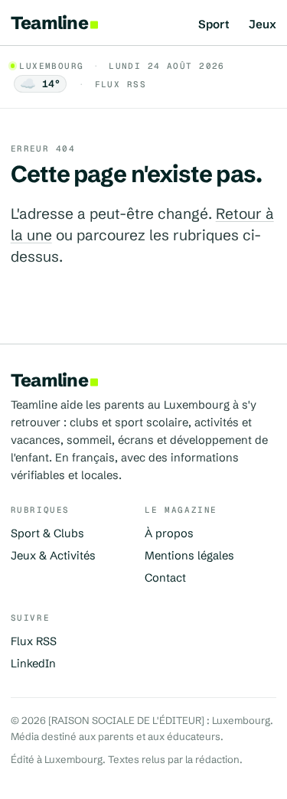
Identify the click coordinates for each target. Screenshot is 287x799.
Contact (165, 578)
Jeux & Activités (53, 556)
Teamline (49, 22)
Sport (214, 25)
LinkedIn (33, 663)
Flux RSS (120, 84)
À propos (169, 533)
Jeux (262, 25)
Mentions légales (189, 556)
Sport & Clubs (47, 533)
